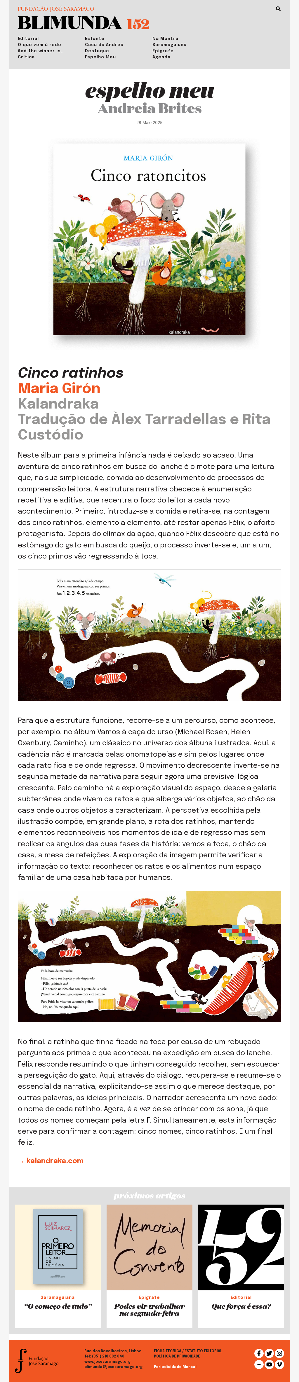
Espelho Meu (100, 57)
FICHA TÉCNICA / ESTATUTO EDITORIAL (188, 1351)
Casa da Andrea (104, 45)
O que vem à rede (39, 45)
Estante (95, 39)
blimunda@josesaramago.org (113, 1367)
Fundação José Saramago (56, 10)
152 (138, 23)
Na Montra (165, 39)
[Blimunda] (70, 22)
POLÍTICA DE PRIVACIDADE (177, 1356)
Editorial (28, 39)
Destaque (97, 51)
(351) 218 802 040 (108, 1356)
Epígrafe (163, 51)
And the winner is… (41, 51)
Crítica (26, 57)
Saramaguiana (169, 45)
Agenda (161, 57)
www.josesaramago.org (107, 1362)
